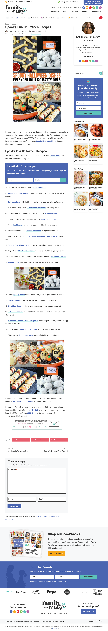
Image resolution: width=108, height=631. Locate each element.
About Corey (52, 613)
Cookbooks (77, 8)
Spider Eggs (55, 155)
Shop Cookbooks (55, 553)
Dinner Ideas (96, 12)
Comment (12, 470)
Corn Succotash (93, 160)
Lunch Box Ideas (48, 18)
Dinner (11, 18)
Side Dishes (74, 18)
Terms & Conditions (27, 621)
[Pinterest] (90, 7)
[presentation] (81, 130)
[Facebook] (83, 7)
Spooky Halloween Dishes (46, 141)
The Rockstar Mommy (93, 3)
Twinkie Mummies (15, 300)
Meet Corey (87, 56)
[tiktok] (97, 7)
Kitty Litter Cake (14, 306)
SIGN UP (35, 410)
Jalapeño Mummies (15, 312)
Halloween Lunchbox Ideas (23, 401)
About (53, 8)
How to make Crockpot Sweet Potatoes (80, 140)
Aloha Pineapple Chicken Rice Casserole (95, 188)
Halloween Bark (14, 202)
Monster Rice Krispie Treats (19, 245)
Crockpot (22, 18)
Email (41, 499)
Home (43, 613)
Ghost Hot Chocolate (49, 219)
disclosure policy (36, 34)
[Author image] (6, 31)
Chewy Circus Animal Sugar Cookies (79, 188)
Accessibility (44, 621)
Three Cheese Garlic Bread (79, 161)
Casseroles (34, 18)
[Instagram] (87, 7)
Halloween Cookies (58, 257)
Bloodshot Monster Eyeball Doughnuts (23, 321)
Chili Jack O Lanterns (26, 251)
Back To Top (58, 621)
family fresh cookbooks (69, 2)
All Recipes (55, 12)
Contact (69, 8)
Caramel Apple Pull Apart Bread (17, 449)
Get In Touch (63, 613)
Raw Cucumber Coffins (29, 329)
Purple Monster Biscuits (36, 208)
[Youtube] (93, 7)
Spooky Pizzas (19, 295)
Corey (11, 31)
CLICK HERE (32, 413)
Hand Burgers (18, 225)
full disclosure (55, 628)
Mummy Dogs (13, 262)
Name (11, 499)
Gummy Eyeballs (39, 187)
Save (63, 180)
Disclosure (37, 621)
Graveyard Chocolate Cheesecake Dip (43, 236)
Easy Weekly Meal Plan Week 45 (56, 449)
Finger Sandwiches (26, 335)
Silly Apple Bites (51, 213)
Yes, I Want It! (87, 611)
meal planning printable (20, 2)
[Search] (100, 73)
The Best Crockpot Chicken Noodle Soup (79, 208)
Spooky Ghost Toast (33, 231)
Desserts (62, 18)
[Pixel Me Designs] (99, 621)
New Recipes (61, 8)
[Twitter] (100, 7)
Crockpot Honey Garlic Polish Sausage (94, 140)
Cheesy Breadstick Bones (18, 193)
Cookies (51, 621)
